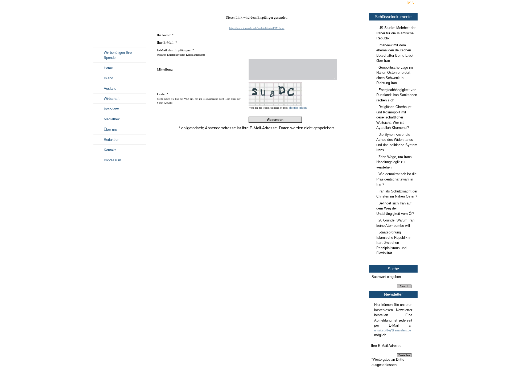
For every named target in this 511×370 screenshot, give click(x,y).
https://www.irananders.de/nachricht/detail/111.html (257, 28)
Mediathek (112, 119)
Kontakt (110, 150)
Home (108, 68)
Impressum (112, 160)
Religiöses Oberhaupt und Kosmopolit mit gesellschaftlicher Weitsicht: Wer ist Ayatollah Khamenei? (393, 117)
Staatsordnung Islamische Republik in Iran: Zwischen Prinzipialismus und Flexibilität (393, 242)
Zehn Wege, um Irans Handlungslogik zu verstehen (394, 162)
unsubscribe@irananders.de (392, 330)
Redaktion (111, 140)
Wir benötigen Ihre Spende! (118, 55)
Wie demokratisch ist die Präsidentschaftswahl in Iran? (396, 179)
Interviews (111, 109)
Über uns (111, 129)
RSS (410, 3)
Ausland (110, 89)
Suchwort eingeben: (387, 277)
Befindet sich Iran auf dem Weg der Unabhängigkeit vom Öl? (395, 208)
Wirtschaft (111, 99)
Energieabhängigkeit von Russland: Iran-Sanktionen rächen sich (396, 95)
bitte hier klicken (298, 107)
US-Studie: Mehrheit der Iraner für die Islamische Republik (395, 33)
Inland (108, 78)
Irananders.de (119, 26)
